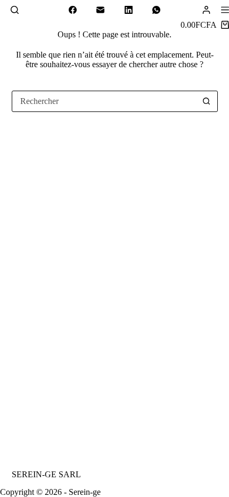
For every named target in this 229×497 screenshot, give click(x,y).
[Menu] (225, 10)
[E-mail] (101, 10)
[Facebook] (73, 10)
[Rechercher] (15, 10)
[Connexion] (206, 10)
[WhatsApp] (156, 10)
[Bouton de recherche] (206, 101)
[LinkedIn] (129, 10)
